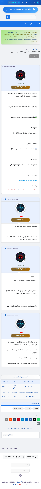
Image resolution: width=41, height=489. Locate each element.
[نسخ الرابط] (38, 423)
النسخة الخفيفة (9, 457)
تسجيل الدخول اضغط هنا (14, 39)
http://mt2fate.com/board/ (27, 181)
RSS (20, 457)
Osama (14, 396)
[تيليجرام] (22, 419)
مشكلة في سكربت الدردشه (14, 428)
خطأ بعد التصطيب (29, 387)
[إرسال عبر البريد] (6, 419)
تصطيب (28, 408)
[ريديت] (10, 419)
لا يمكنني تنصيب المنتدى (27, 428)
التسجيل (31, 2)
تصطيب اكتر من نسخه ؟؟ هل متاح (28, 392)
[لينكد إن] (26, 419)
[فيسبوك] (30, 419)
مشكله (36, 408)
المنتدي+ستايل (18, 408)
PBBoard (14, 484)
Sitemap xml (30, 457)
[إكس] (34, 419)
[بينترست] (18, 419)
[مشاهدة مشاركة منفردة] (5, 199)
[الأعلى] (20, 475)
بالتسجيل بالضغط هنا (30, 39)
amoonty (14, 392)
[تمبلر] (14, 419)
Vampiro (20, 190)
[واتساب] (38, 419)
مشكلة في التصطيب (28, 396)
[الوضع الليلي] (38, 2)
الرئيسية (35, 24)
